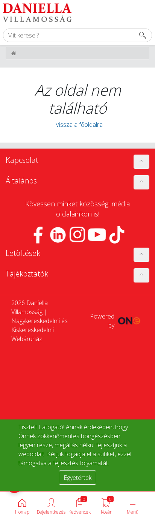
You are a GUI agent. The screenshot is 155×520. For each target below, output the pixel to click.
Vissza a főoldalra (78, 124)
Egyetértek (77, 477)
